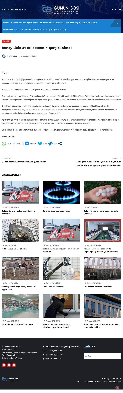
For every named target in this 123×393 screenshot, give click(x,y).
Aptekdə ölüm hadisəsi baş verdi (17, 324)
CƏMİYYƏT (44, 23)
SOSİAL (94, 23)
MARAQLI (63, 30)
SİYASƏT (22, 23)
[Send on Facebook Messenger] (31, 143)
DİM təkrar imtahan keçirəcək (98, 287)
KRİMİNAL (28, 30)
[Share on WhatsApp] (6, 143)
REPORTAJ (60, 23)
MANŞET (6, 23)
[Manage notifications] (117, 388)
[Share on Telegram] (52, 143)
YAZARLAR (18, 30)
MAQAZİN (55, 30)
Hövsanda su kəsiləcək (53, 287)
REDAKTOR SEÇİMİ (73, 23)
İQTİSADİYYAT (32, 23)
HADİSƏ (36, 30)
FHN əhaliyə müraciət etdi (14, 249)
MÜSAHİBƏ (86, 23)
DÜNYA (52, 23)
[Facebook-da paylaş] (16, 143)
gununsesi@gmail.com (54, 355)
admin (15, 56)
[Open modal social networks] (60, 143)
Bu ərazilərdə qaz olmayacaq (56, 211)
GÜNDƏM (14, 23)
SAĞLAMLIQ (45, 30)
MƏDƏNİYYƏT (8, 30)
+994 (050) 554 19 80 (54, 351)
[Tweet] (42, 143)
